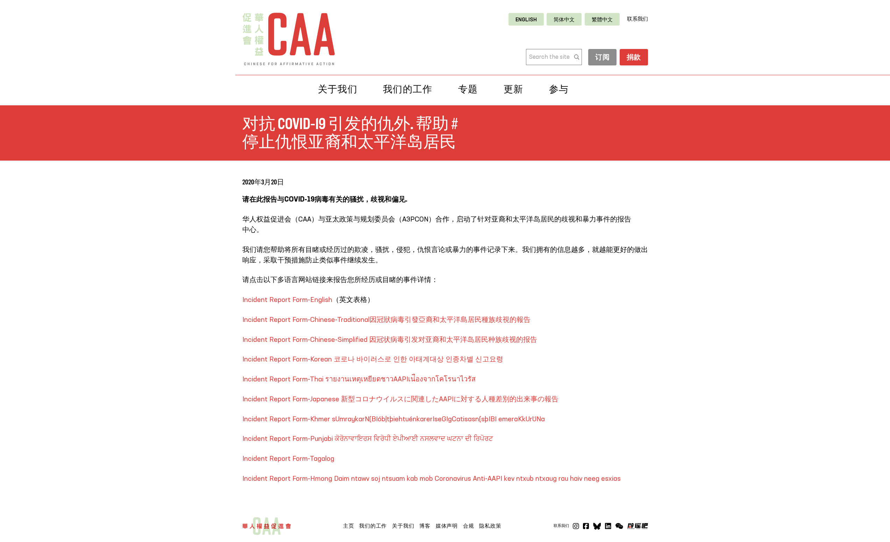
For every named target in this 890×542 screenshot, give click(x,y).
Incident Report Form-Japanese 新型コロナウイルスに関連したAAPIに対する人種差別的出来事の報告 (400, 399)
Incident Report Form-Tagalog (288, 459)
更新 (514, 89)
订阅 (602, 57)
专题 (468, 89)
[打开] (619, 526)
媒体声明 (447, 526)
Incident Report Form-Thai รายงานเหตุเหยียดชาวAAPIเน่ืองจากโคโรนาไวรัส (359, 379)
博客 (424, 526)
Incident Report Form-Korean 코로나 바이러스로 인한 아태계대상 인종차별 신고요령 (372, 359)
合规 (468, 526)
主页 (348, 526)
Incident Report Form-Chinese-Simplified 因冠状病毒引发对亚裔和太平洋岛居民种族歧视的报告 (389, 340)
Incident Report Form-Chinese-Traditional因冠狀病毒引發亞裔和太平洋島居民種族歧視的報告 (386, 320)
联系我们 (637, 19)
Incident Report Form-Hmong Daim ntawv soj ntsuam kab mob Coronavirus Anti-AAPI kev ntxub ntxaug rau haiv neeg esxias (431, 479)
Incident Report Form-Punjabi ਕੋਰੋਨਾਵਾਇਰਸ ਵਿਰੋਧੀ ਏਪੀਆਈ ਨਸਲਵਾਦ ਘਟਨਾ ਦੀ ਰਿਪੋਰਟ (367, 439)
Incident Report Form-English (287, 300)
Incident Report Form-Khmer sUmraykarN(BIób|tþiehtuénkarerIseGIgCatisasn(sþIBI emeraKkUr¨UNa (393, 419)
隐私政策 (490, 526)
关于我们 (403, 526)
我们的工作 (373, 526)
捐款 (634, 57)
